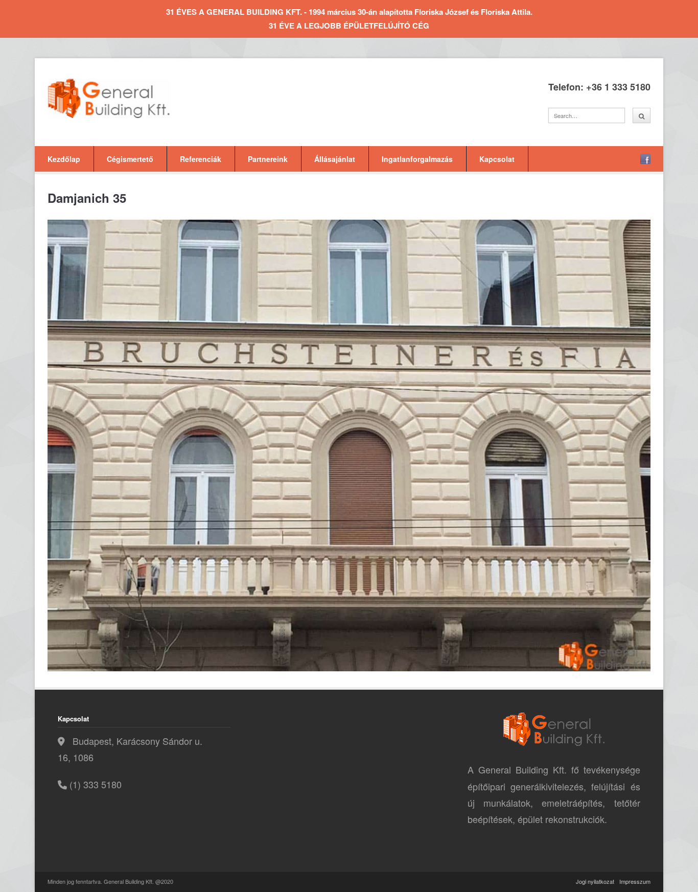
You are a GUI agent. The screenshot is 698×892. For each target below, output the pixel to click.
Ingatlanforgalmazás (417, 159)
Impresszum (634, 881)
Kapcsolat (497, 159)
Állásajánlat (334, 159)
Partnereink (268, 159)
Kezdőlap (64, 159)
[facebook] (645, 159)
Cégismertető (130, 159)
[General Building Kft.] (124, 98)
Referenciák (200, 159)
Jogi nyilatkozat (595, 881)
